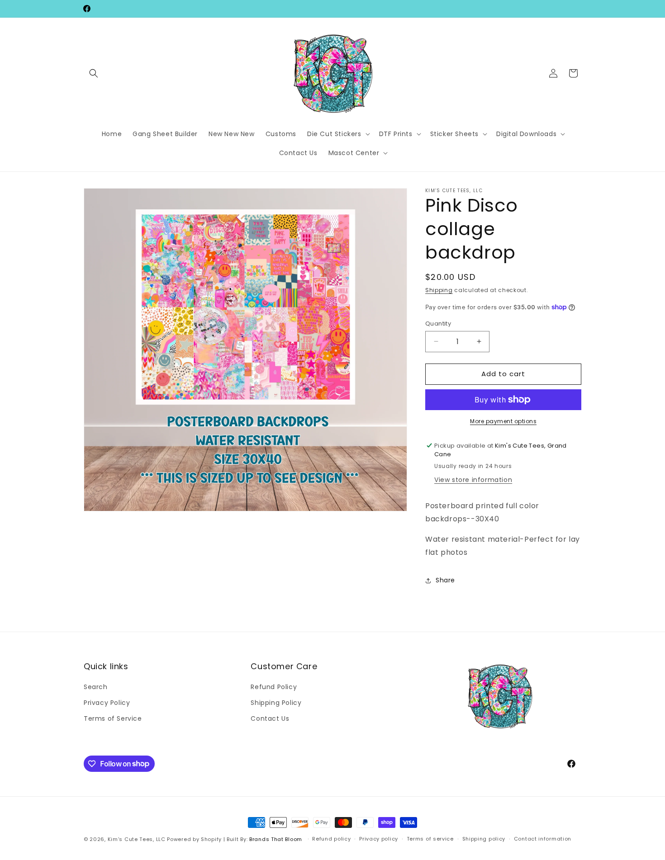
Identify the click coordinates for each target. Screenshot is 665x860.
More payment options (503, 421)
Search (96, 686)
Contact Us (270, 718)
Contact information (542, 838)
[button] (94, 73)
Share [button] (445, 580)
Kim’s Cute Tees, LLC (137, 839)
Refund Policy (274, 686)
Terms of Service (113, 718)
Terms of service (430, 838)
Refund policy (331, 838)
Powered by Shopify (194, 839)
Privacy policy (378, 838)
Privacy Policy (107, 702)
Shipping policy (484, 838)
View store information (473, 479)
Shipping (439, 290)
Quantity (438, 323)
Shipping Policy (276, 702)
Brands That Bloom (275, 839)
